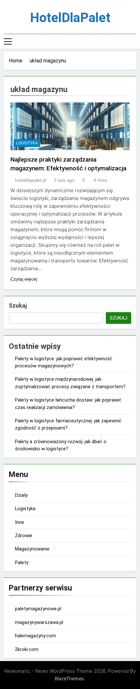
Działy (21, 495)
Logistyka (27, 143)
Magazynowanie (32, 549)
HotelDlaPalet (70, 17)
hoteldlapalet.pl (30, 180)
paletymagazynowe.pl (38, 609)
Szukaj (18, 305)
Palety (21, 562)
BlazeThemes (69, 678)
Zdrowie (23, 535)
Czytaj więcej (23, 279)
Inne (19, 522)
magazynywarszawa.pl (39, 622)
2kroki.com (26, 649)
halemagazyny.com (35, 636)
